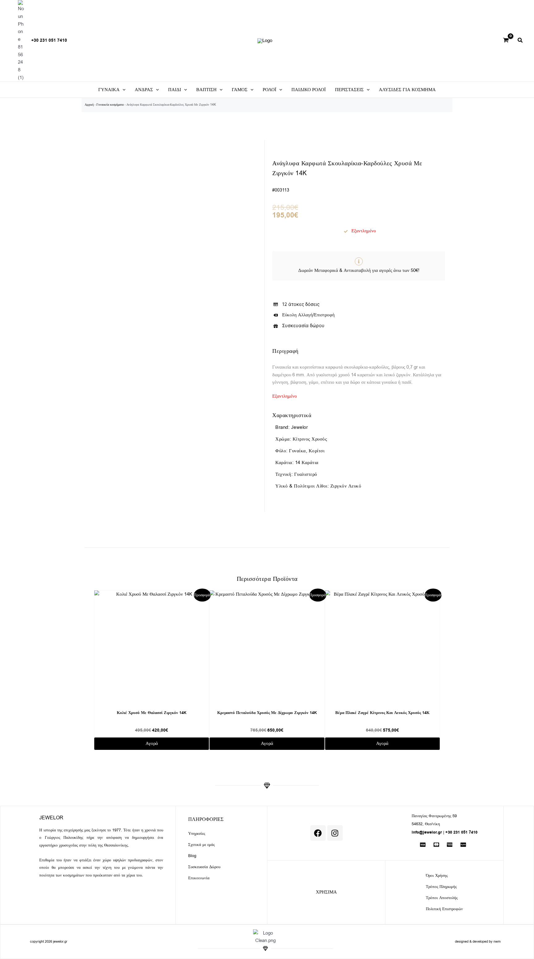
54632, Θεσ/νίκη (426, 823)
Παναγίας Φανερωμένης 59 (434, 815)
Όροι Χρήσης (437, 875)
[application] (122, 90)
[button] (520, 41)
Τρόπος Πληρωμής (441, 886)
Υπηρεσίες (196, 833)
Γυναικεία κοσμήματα (110, 105)
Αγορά (152, 743)
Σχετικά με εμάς (201, 844)
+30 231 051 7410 (49, 40)
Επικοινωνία (199, 878)
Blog (192, 855)
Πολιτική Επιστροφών (444, 908)
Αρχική (89, 105)
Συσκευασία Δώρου (204, 866)
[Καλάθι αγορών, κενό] (505, 41)
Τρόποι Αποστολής (442, 897)
